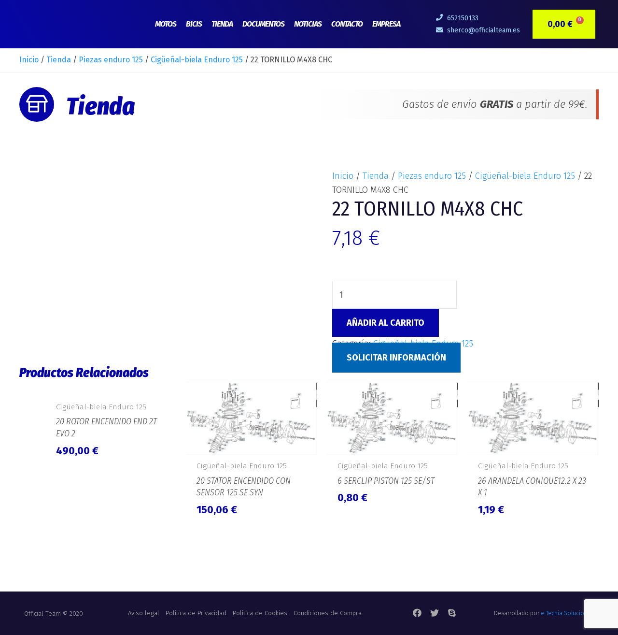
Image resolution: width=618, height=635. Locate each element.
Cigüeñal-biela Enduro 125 (197, 59)
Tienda (222, 24)
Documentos (263, 24)
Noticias (308, 24)
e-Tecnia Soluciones (567, 613)
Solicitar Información (396, 357)
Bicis (194, 24)
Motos (165, 24)
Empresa (386, 24)
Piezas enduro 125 (111, 59)
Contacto (347, 24)
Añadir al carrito (385, 323)
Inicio (29, 59)
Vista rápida (111, 384)
